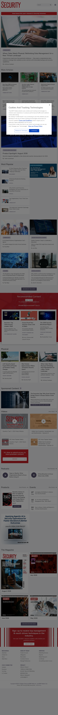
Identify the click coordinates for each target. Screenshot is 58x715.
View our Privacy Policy (35, 126)
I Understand (34, 130)
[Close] (49, 105)
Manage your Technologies (21, 130)
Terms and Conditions (25, 120)
